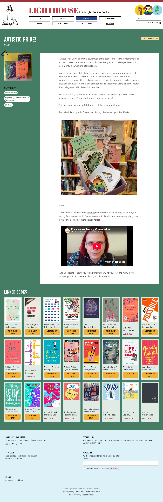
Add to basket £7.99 (13, 417)
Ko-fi (125, 112)
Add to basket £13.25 (111, 375)
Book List (86, 19)
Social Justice (11, 93)
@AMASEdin (84, 276)
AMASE (90, 213)
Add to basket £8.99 (52, 375)
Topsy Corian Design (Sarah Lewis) (87, 492)
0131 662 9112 (16, 458)
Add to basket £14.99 (71, 375)
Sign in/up (110, 24)
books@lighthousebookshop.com (23, 456)
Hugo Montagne (88, 495)
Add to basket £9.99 (13, 332)
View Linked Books (150, 38)
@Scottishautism (100, 276)
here (96, 220)
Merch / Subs (87, 24)
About (39, 24)
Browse (63, 19)
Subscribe (114, 468)
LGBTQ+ (8, 105)
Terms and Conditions (14, 480)
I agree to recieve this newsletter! (98, 468)
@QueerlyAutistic (67, 276)
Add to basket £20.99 (32, 332)
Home (40, 19)
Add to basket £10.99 (13, 375)
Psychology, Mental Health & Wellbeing (17, 98)
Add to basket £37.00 (91, 332)
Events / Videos (63, 24)
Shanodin (87, 112)
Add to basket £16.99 (52, 332)
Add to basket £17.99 (71, 332)
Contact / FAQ (110, 19)
